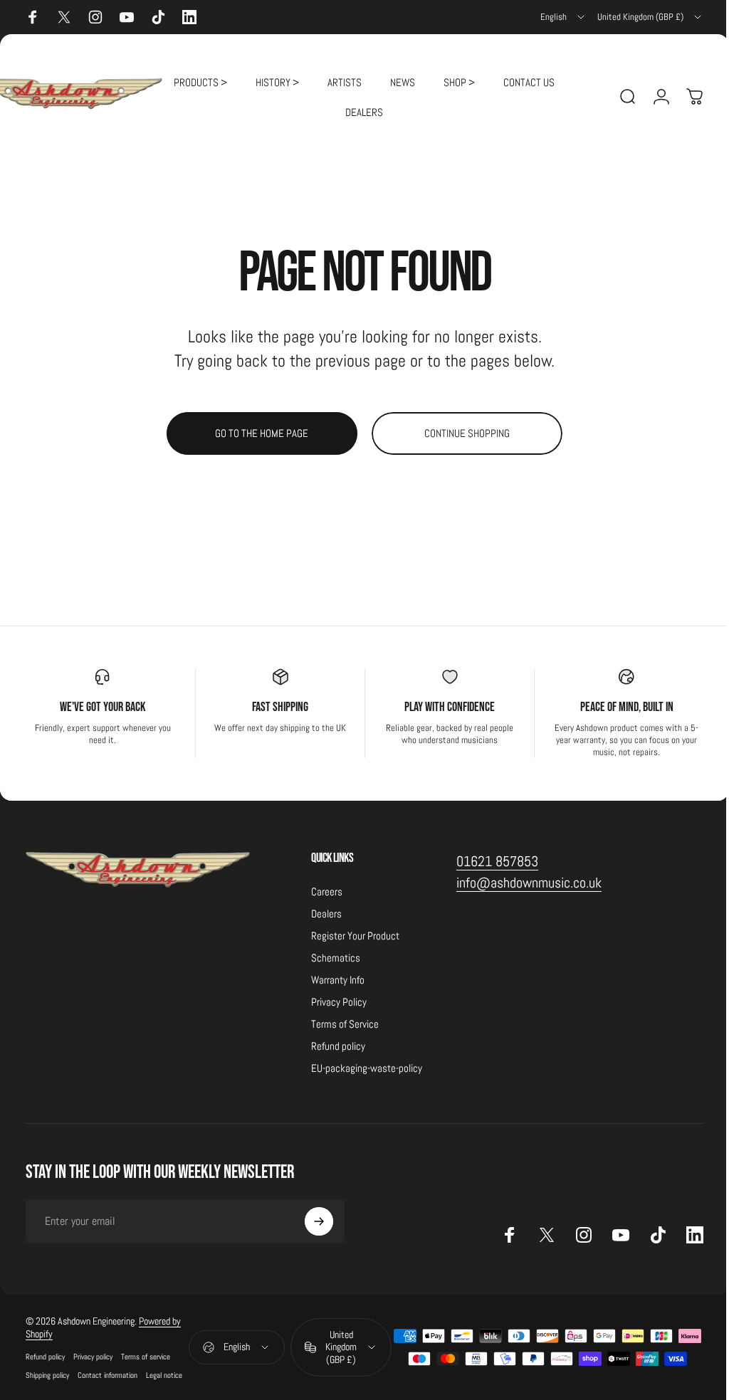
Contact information (107, 1375)
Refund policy (338, 1046)
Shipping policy (47, 1375)
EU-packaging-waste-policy (366, 1068)
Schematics (335, 957)
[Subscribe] (319, 1221)
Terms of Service (345, 1024)
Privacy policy (92, 1357)
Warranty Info (337, 979)
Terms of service (145, 1357)
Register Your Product (355, 935)
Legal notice (164, 1375)
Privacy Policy (339, 1002)
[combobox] (563, 17)
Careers (326, 891)
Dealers (326, 913)
